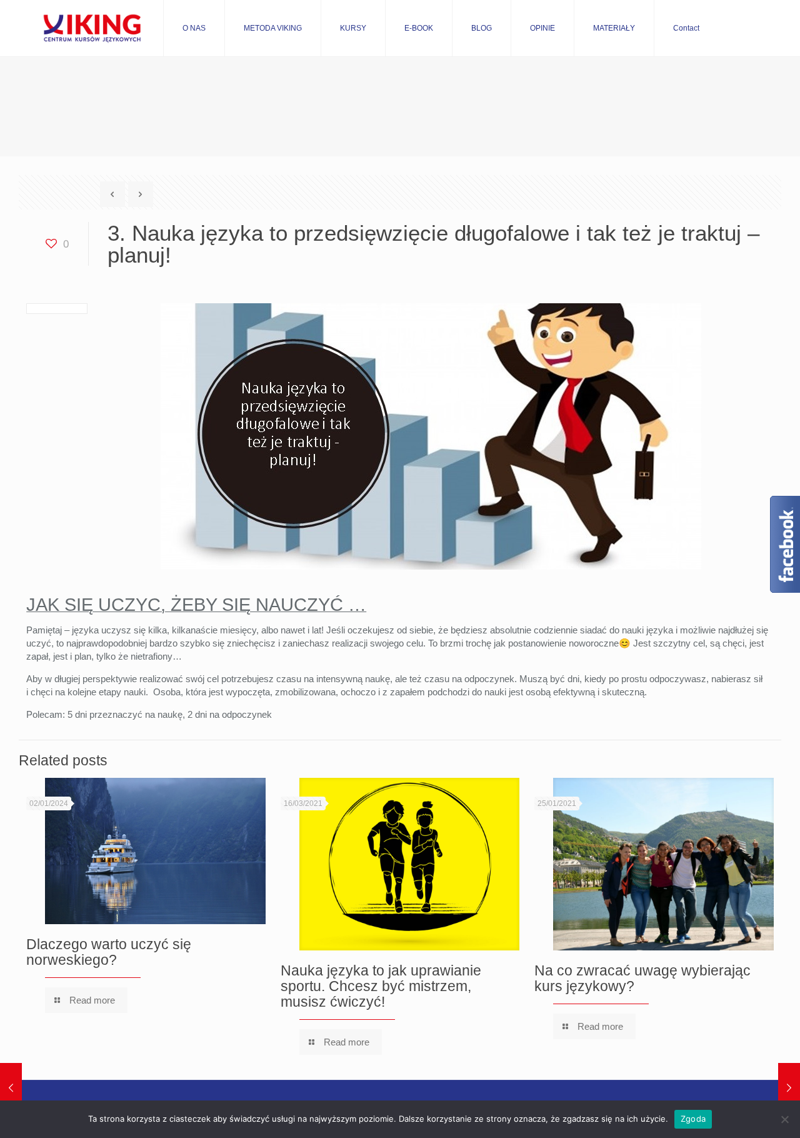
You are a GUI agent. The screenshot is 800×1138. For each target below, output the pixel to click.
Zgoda (693, 1119)
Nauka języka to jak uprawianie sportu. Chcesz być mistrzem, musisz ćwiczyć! (381, 986)
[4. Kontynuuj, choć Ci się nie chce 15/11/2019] (789, 1088)
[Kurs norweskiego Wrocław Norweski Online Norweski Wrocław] (91, 28)
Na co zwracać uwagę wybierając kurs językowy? (642, 978)
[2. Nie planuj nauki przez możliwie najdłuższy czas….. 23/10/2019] (11, 1088)
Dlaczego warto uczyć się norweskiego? (108, 952)
